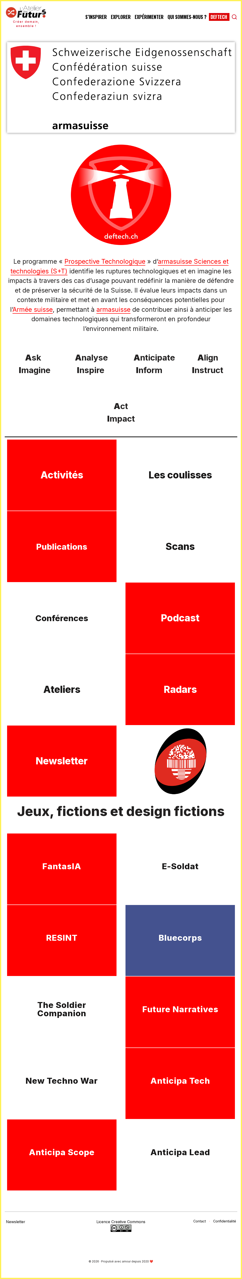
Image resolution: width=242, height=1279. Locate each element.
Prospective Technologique (105, 261)
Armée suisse (33, 309)
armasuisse (113, 309)
